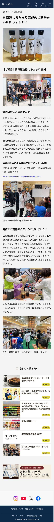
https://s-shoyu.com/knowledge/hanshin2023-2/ (22, 176)
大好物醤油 (39, 509)
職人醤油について (17, 509)
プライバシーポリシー (18, 516)
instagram (16, 498)
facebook (38, 498)
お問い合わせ (29, 509)
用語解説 (18, 11)
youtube (23, 498)
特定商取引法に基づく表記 (34, 516)
